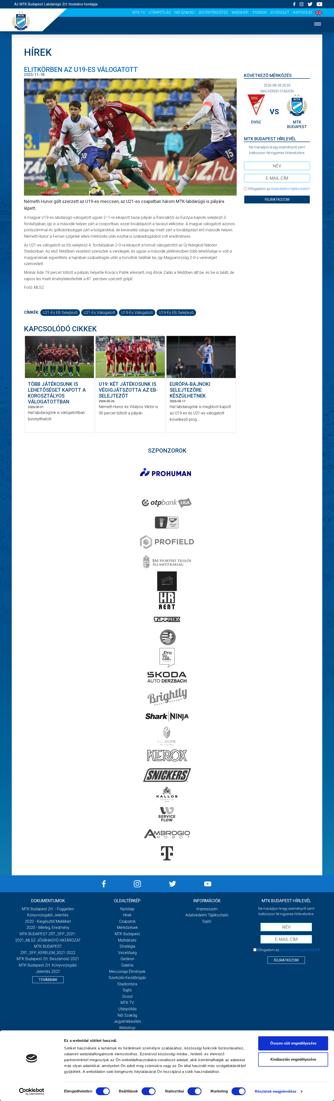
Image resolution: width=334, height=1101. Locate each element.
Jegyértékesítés (213, 12)
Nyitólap (167, 39)
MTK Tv (139, 12)
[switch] (149, 1091)
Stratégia (127, 946)
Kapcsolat (302, 12)
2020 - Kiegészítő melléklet (48, 921)
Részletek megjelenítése (275, 1091)
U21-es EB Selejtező (60, 312)
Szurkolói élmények (167, 129)
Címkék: (31, 312)
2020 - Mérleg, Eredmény (47, 927)
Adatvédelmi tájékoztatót (290, 189)
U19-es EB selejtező (176, 312)
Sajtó (127, 990)
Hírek (167, 54)
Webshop (240, 12)
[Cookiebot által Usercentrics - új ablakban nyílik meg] (31, 1091)
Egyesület (279, 12)
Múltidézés (127, 940)
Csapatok (167, 69)
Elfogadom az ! (279, 189)
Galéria (167, 114)
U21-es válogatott (99, 312)
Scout (127, 996)
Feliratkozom (277, 199)
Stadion (259, 12)
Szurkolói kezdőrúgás (127, 977)
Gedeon (127, 958)
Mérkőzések (167, 84)
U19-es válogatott (137, 312)
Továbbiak (48, 980)
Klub (167, 99)
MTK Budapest (127, 934)
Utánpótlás (160, 12)
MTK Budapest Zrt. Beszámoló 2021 (48, 958)
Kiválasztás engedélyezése (293, 1059)
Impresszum (207, 909)
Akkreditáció (167, 143)
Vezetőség (127, 952)
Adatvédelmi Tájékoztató (206, 915)
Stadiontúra (127, 984)
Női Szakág (184, 12)
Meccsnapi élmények (127, 971)
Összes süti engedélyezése (293, 1043)
